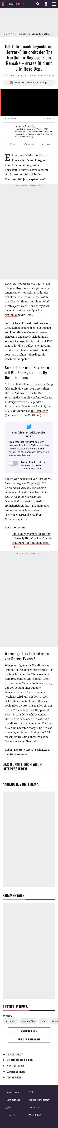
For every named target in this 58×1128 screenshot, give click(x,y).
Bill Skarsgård (39, 411)
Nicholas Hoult (41, 683)
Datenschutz (13, 1099)
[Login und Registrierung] (46, 4)
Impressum (12, 1091)
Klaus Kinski (12, 345)
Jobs (8, 1107)
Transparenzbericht (39, 1099)
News (13, 33)
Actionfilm (10, 1021)
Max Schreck (30, 406)
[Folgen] (34, 126)
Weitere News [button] (29, 1030)
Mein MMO (35, 1114)
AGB (31, 1091)
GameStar (34, 1107)
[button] (29, 144)
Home (6, 33)
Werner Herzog (14, 341)
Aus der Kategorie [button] (29, 1039)
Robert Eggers (26, 283)
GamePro (11, 1114)
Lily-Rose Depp (43, 384)
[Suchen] (38, 4)
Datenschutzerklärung (31, 468)
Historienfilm (28, 1021)
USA (43, 1021)
